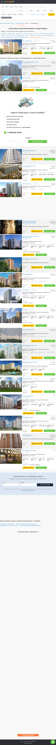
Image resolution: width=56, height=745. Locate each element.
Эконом (4, 14)
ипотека (27, 35)
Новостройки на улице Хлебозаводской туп (26, 524)
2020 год (3, 35)
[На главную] (11, 1)
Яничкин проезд (45, 399)
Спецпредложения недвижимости (28, 532)
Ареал (54, 42)
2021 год (8, 35)
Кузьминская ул (45, 366)
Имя (4, 482)
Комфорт (9, 14)
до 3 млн (42, 33)
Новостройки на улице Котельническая (9, 525)
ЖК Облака (25, 290)
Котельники (26, 44)
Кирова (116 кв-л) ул (47, 186)
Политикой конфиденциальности (28, 490)
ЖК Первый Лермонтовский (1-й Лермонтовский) (31, 237)
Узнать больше (49, 53)
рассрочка (33, 35)
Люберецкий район (34, 43)
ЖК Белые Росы (27, 77)
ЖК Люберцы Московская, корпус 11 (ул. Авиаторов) (29, 222)
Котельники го (33, 80)
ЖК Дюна (25, 309)
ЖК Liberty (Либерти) (28, 417)
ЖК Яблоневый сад (28, 435)
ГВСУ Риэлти (52, 78)
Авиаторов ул (45, 262)
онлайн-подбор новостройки (35, 37)
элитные (25, 33)
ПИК (54, 396)
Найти (51, 14)
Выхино (25, 279)
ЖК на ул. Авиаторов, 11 (29, 329)
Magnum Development (52, 419)
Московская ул (46, 226)
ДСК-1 (54, 237)
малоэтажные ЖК (20, 35)
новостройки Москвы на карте (21, 37)
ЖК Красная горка (27, 378)
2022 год (13, 35)
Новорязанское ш (45, 80)
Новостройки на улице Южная (7, 524)
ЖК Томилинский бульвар (29, 450)
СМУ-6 (53, 63)
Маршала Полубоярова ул (48, 438)
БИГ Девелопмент (52, 364)
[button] (20, 47)
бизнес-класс (19, 33)
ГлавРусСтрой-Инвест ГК (52, 437)
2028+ (51, 10)
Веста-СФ (53, 259)
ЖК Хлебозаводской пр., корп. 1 (31, 62)
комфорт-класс (11, 33)
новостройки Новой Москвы (7, 37)
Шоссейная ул (46, 421)
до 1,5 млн (31, 33)
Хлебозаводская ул (47, 43)
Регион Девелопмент (52, 168)
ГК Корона (53, 310)
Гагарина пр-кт (46, 349)
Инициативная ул (46, 278)
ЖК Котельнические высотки (30, 362)
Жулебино (26, 67)
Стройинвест (52, 379)
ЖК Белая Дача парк (28, 396)
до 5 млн (47, 33)
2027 (45, 10)
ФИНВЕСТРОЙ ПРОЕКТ (52, 152)
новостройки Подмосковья (47, 35)
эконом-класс (4, 33)
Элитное (21, 14)
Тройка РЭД (52, 291)
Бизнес (15, 14)
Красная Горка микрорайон (48, 381)
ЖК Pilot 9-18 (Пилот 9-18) (29, 166)
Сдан (31, 10)
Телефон (28, 138)
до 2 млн (36, 33)
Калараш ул (45, 154)
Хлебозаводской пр (47, 65)
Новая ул (43, 454)
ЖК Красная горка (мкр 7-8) (29, 345)
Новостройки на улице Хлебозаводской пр (30, 525)
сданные (52, 33)
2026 (38, 10)
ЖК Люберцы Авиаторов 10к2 (30, 258)
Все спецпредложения (28, 735)
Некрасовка (26, 242)
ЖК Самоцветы (26, 183)
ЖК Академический (27, 274)
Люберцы (40, 43)
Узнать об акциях (45, 484)
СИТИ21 (53, 184)
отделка (38, 35)
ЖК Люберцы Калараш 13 (29, 150)
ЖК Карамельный (27, 41)
